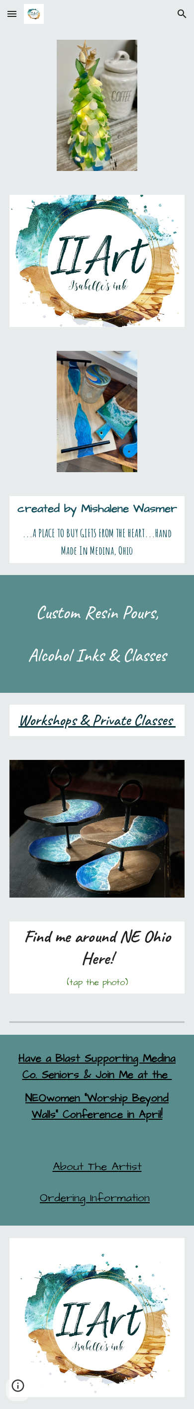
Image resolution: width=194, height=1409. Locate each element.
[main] (97, 529)
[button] (12, 13)
